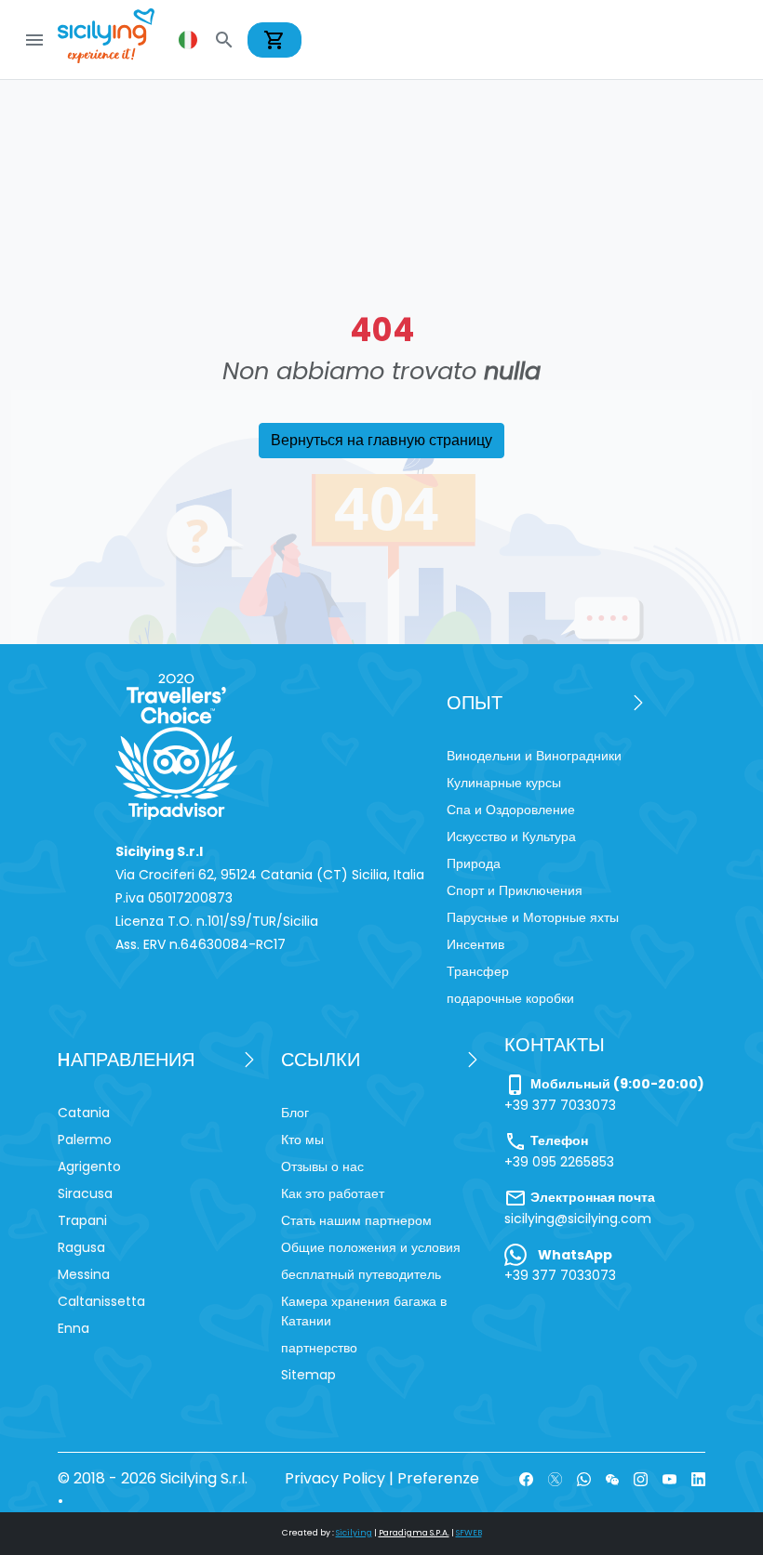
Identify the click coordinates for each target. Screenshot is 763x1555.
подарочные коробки (510, 998)
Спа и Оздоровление (511, 809)
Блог (295, 1112)
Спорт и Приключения (514, 890)
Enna (73, 1328)
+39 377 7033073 (560, 1105)
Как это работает (332, 1193)
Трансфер (478, 971)
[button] (190, 40)
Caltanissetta (101, 1301)
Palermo (85, 1139)
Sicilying (354, 1532)
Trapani (82, 1220)
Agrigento (89, 1166)
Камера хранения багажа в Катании (364, 1311)
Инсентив (475, 944)
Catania (84, 1112)
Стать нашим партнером (356, 1220)
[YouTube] (669, 1478)
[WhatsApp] (584, 1478)
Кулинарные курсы (504, 782)
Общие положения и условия (371, 1247)
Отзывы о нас (322, 1166)
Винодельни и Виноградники (534, 755)
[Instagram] (641, 1478)
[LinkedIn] (698, 1478)
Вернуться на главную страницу (381, 440)
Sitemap (308, 1374)
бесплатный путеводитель (361, 1274)
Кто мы (302, 1139)
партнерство (319, 1347)
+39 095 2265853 (559, 1162)
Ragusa (81, 1247)
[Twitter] (555, 1478)
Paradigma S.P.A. (414, 1532)
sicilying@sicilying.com (577, 1218)
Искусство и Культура (511, 836)
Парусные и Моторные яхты (533, 917)
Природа (474, 863)
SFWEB (469, 1532)
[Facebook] (526, 1478)
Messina (84, 1274)
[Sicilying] (118, 39)
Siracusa (85, 1193)
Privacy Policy (335, 1478)
